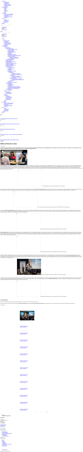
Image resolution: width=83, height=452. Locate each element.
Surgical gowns (4, 434)
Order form (9, 81)
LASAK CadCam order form (6, 444)
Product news (6, 109)
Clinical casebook (9, 60)
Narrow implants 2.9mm (10, 59)
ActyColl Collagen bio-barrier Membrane (14, 87)
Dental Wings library (13, 77)
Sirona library (12, 80)
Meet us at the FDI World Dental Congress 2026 (7, 129)
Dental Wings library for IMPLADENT (18, 79)
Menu (3, 38)
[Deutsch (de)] (2, 28)
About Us (3, 1)
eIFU (5, 12)
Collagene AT (10, 85)
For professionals (4, 7)
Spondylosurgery (8, 89)
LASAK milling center (11, 67)
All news (1, 141)
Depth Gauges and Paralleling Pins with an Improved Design (9, 139)
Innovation (5, 6)
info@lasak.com (2, 425)
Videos (5, 11)
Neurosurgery (8, 98)
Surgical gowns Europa (9, 65)
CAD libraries (10, 71)
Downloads (6, 10)
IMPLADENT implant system (10, 61)
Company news (6, 20)
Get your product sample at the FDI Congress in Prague (8, 118)
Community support (7, 5)
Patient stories (6, 15)
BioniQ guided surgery (11, 56)
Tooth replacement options (8, 103)
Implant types (10, 52)
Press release (6, 110)
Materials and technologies (12, 54)
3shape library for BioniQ (16, 73)
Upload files (4, 443)
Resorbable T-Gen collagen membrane (14, 86)
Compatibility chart (11, 69)
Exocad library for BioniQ (16, 76)
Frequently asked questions (8, 16)
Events (5, 9)
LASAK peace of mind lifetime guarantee (14, 55)
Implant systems (4, 431)
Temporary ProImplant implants (7, 433)
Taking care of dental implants (8, 14)
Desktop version (4, 449)
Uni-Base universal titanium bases (11, 63)
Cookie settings (4, 445)
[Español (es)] (4, 29)
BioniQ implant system (9, 48)
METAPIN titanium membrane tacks (13, 88)
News (3, 18)
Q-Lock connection (11, 50)
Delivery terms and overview (12, 82)
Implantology (8, 47)
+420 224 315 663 (3, 424)
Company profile (6, 40)
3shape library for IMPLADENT (17, 74)
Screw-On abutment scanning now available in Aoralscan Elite (9, 123)
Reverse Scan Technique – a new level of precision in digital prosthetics (11, 134)
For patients (4, 13)
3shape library (12, 72)
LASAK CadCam (9, 66)
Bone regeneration (9, 92)
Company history (6, 3)
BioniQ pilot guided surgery (14, 57)
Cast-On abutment (9, 62)
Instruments (10, 53)
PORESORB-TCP (11, 84)
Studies (5, 90)
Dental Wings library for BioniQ (17, 78)
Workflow (9, 70)
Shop (3, 23)
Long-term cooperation (7, 4)
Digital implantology (11, 58)
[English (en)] (4, 34)
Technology (10, 68)
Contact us (4, 22)
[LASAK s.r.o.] (1, 31)
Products (5, 8)
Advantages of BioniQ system (12, 49)
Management (6, 2)
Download (5, 17)
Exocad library (12, 75)
